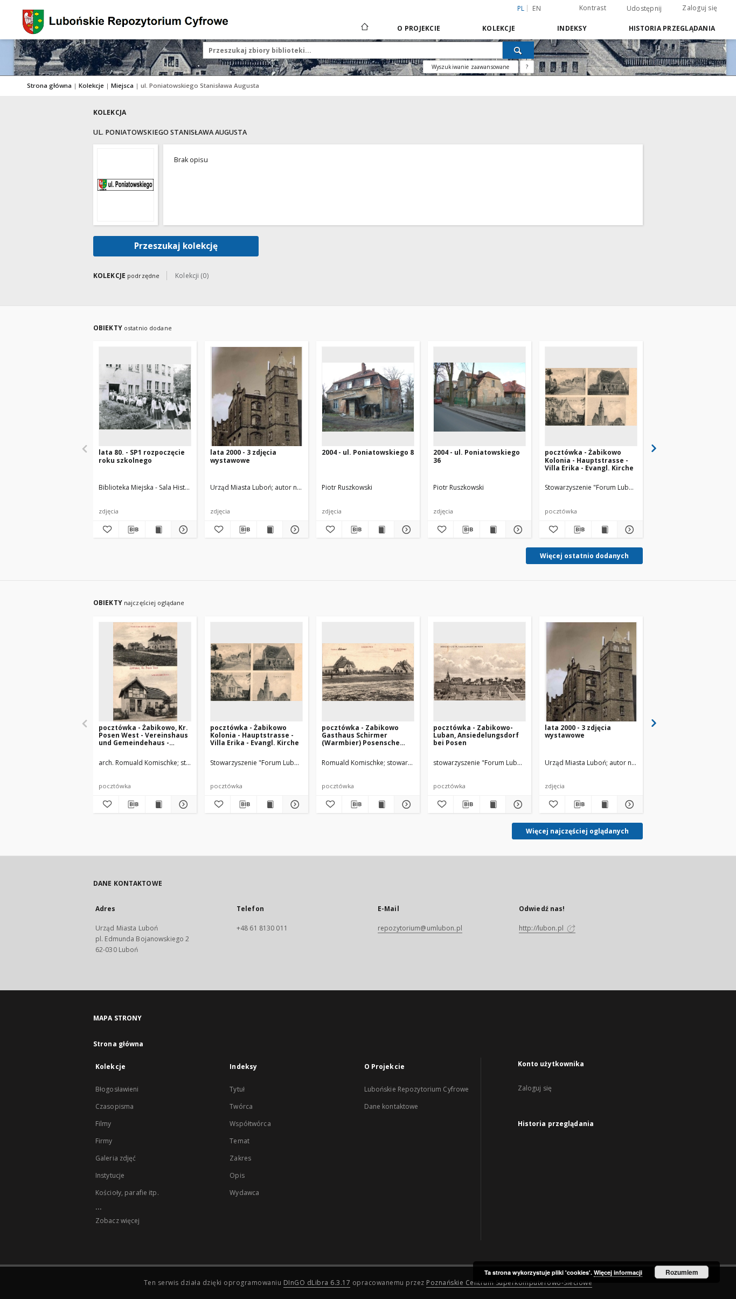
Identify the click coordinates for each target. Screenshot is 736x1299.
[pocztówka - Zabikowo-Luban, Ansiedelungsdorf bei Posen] (479, 672)
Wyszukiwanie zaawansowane (471, 67)
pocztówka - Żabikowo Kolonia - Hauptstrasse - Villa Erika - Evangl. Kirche (589, 460)
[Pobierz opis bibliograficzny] (131, 530)
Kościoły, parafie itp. (127, 1192)
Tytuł (237, 1089)
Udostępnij (644, 8)
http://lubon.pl (542, 928)
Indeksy (572, 28)
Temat (239, 1140)
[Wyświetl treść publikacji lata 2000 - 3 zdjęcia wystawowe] (269, 530)
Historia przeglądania (672, 28)
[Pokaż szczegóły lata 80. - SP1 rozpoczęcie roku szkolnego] (182, 530)
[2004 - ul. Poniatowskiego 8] (368, 397)
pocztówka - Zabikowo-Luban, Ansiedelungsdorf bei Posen (476, 735)
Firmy (104, 1140)
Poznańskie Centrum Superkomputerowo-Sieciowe (509, 1282)
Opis (237, 1175)
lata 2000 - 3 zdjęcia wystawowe (243, 456)
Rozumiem (681, 1272)
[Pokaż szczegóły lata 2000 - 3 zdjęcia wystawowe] (294, 530)
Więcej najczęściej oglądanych (577, 831)
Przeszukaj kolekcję (176, 246)
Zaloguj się (699, 7)
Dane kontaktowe (391, 1106)
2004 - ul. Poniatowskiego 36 (476, 456)
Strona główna (49, 85)
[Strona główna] (364, 28)
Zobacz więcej (117, 1220)
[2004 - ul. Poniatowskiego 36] (479, 397)
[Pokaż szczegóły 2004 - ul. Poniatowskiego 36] (517, 530)
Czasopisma (114, 1106)
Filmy (103, 1123)
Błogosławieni (117, 1089)
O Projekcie (418, 28)
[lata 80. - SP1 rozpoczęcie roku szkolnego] (145, 397)
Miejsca (123, 85)
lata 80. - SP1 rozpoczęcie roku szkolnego (142, 456)
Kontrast (592, 7)
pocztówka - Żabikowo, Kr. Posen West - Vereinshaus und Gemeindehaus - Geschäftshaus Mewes (143, 735)
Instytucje (109, 1175)
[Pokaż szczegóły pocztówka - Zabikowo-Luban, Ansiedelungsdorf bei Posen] (517, 804)
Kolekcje (498, 28)
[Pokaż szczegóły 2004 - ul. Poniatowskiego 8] (405, 530)
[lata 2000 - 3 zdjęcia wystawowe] (256, 397)
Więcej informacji (618, 1272)
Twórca (241, 1106)
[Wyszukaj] (518, 50)
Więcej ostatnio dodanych (584, 555)
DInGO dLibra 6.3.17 (317, 1282)
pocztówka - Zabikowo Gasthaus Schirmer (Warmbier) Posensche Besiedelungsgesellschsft (366, 735)
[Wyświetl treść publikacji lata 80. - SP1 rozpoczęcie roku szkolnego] (158, 530)
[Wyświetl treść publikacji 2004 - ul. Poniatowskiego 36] (492, 530)
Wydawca (244, 1192)
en (536, 8)
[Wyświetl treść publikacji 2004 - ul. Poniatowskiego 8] (381, 530)
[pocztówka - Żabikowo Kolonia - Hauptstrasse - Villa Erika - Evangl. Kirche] (591, 397)
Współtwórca (250, 1123)
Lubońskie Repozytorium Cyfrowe (416, 1089)
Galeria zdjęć (115, 1158)
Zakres (240, 1158)
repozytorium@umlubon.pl (420, 928)
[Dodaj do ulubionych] (106, 530)
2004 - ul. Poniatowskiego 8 (368, 452)
